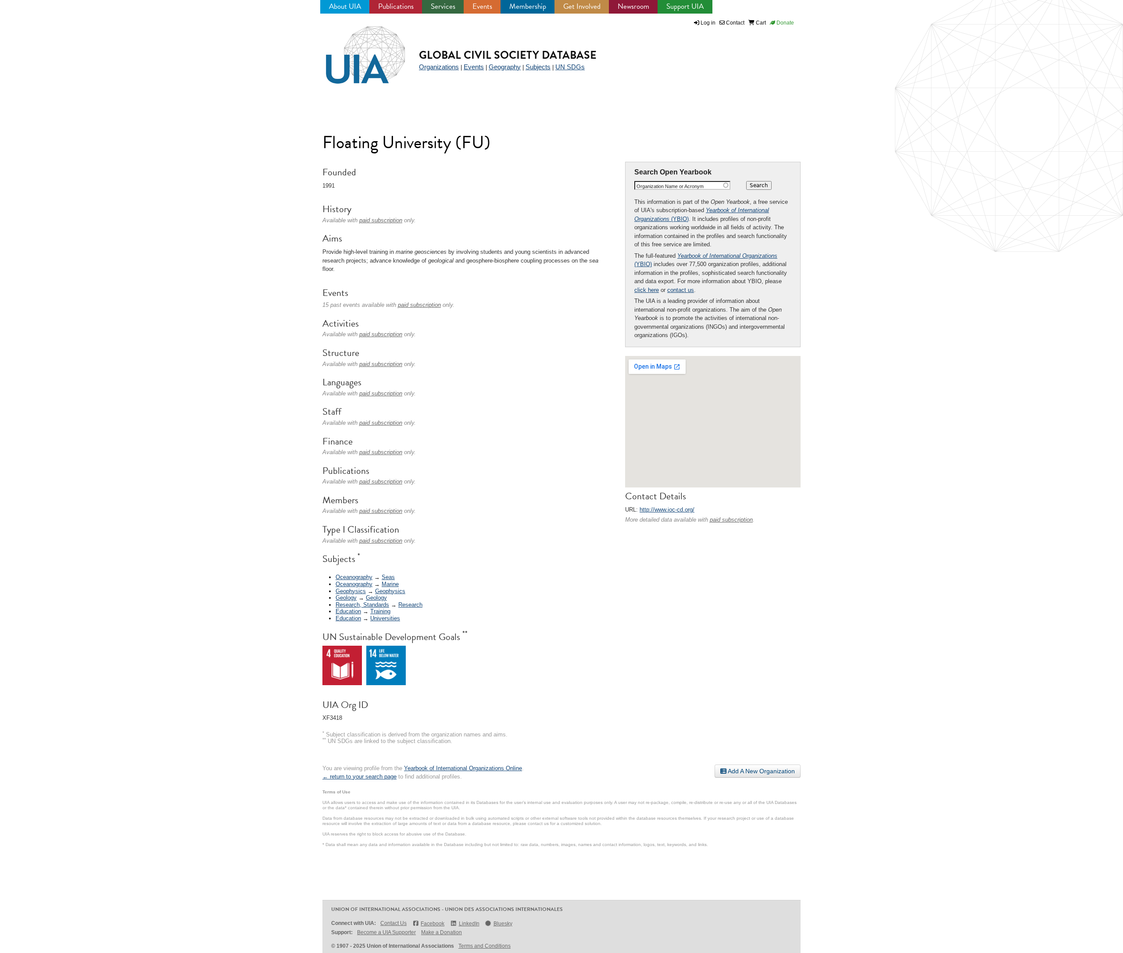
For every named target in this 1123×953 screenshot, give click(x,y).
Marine (390, 584)
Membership (527, 6)
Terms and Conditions (484, 946)
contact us (680, 290)
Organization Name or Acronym (670, 186)
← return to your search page (359, 776)
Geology (346, 597)
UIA (355, 50)
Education (348, 611)
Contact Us (393, 923)
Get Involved (582, 6)
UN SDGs (570, 67)
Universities (385, 618)
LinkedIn (469, 924)
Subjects (538, 67)
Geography (505, 67)
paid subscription (731, 519)
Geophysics (351, 591)
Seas (388, 577)
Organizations (439, 67)
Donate (784, 23)
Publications (396, 6)
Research (410, 604)
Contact (734, 23)
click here (646, 290)
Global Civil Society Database (508, 55)
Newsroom (633, 6)
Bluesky (503, 924)
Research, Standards (362, 604)
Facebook (432, 924)
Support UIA (685, 6)
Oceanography (354, 577)
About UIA (345, 6)
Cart (760, 23)
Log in (708, 23)
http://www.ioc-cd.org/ (667, 509)
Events (482, 6)
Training (380, 611)
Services (443, 6)
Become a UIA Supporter (386, 932)
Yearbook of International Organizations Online (463, 768)
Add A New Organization (760, 771)
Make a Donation (441, 932)
